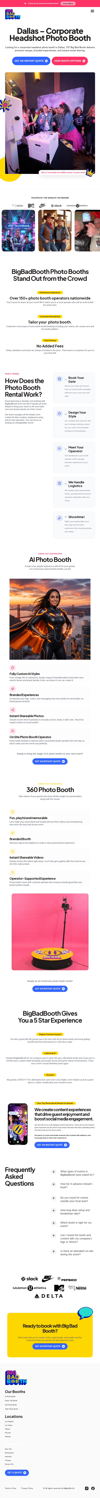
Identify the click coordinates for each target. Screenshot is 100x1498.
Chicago (8, 1460)
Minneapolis (9, 1453)
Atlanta (7, 1429)
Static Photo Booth (11, 1409)
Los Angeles (9, 1421)
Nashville (8, 1457)
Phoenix (8, 1433)
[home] (13, 14)
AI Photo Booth (10, 1396)
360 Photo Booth (11, 1405)
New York (8, 1449)
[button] (92, 11)
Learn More (68, 3)
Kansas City (9, 1464)
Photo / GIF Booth (11, 1401)
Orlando (8, 1437)
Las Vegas (8, 1425)
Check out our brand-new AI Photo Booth (43, 3)
